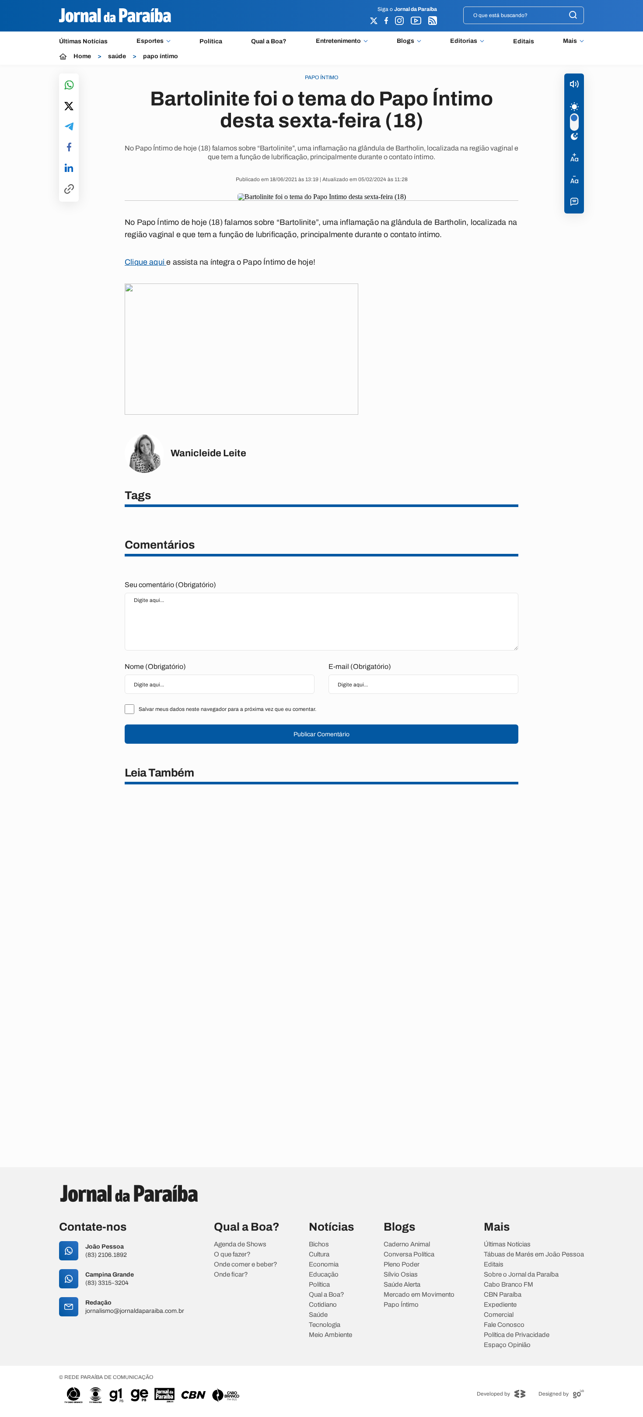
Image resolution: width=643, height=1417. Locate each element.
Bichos (319, 1244)
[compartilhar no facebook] (69, 148)
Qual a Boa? (269, 41)
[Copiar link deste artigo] (69, 189)
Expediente (500, 1305)
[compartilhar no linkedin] (69, 168)
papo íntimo (160, 56)
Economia (324, 1264)
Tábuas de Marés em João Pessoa (534, 1254)
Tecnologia (324, 1325)
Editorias (463, 41)
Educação (324, 1274)
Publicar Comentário (321, 734)
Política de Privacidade (516, 1335)
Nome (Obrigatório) (155, 666)
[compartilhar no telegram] (69, 127)
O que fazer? (232, 1254)
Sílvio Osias (401, 1274)
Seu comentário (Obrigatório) (170, 584)
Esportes (150, 41)
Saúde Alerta (402, 1284)
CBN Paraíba (502, 1294)
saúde (117, 56)
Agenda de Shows (240, 1244)
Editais (523, 41)
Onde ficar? (231, 1274)
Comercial (499, 1315)
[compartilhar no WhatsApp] (69, 85)
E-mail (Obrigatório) (359, 666)
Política (210, 41)
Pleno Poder (401, 1264)
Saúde (318, 1315)
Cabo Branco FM (508, 1284)
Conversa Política (409, 1254)
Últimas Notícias (83, 41)
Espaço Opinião (507, 1345)
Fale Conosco (504, 1325)
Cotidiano (323, 1305)
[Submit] (573, 15)
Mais (570, 41)
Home (82, 56)
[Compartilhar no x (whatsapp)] (68, 107)
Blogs (405, 41)
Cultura (319, 1254)
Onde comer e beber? (245, 1264)
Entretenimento (338, 41)
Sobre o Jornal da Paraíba (521, 1274)
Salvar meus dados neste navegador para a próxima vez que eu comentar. (227, 709)
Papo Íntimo (401, 1305)
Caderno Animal (407, 1244)
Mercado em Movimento (419, 1294)
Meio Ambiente (330, 1335)
